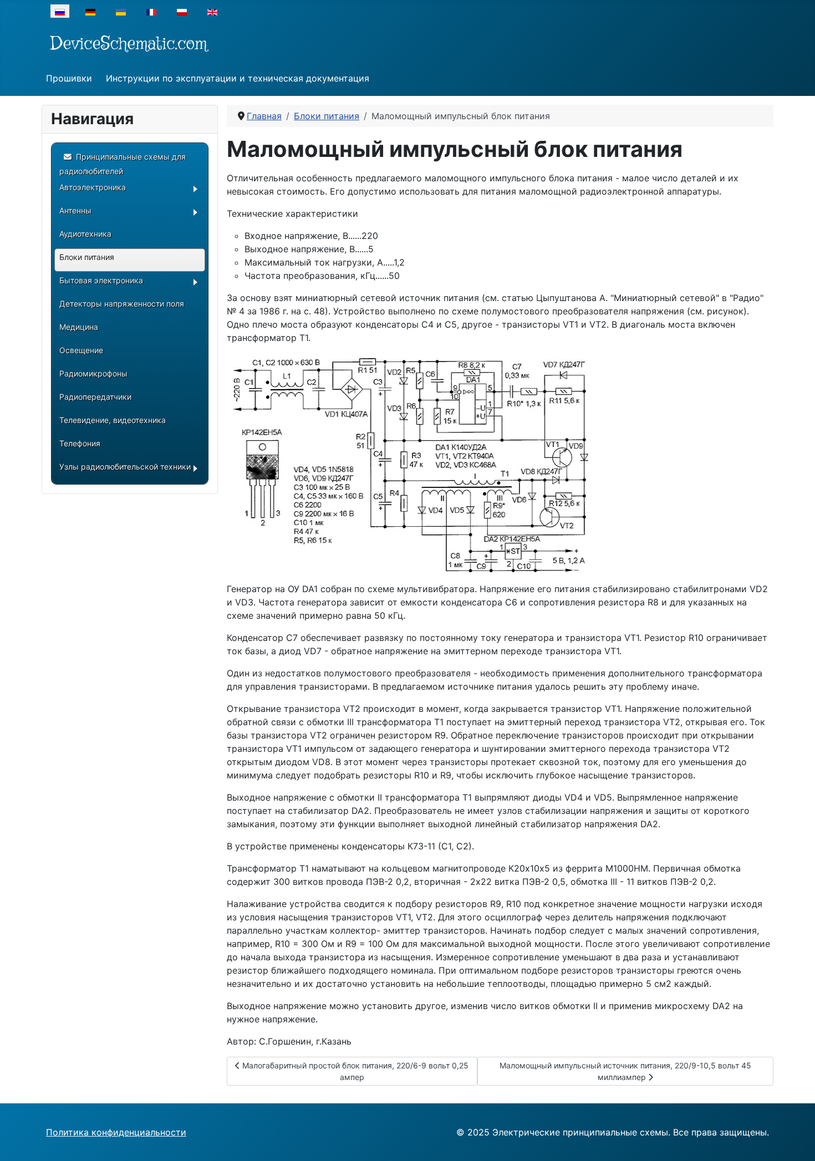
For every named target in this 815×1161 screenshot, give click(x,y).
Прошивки (69, 78)
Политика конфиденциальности (116, 1132)
